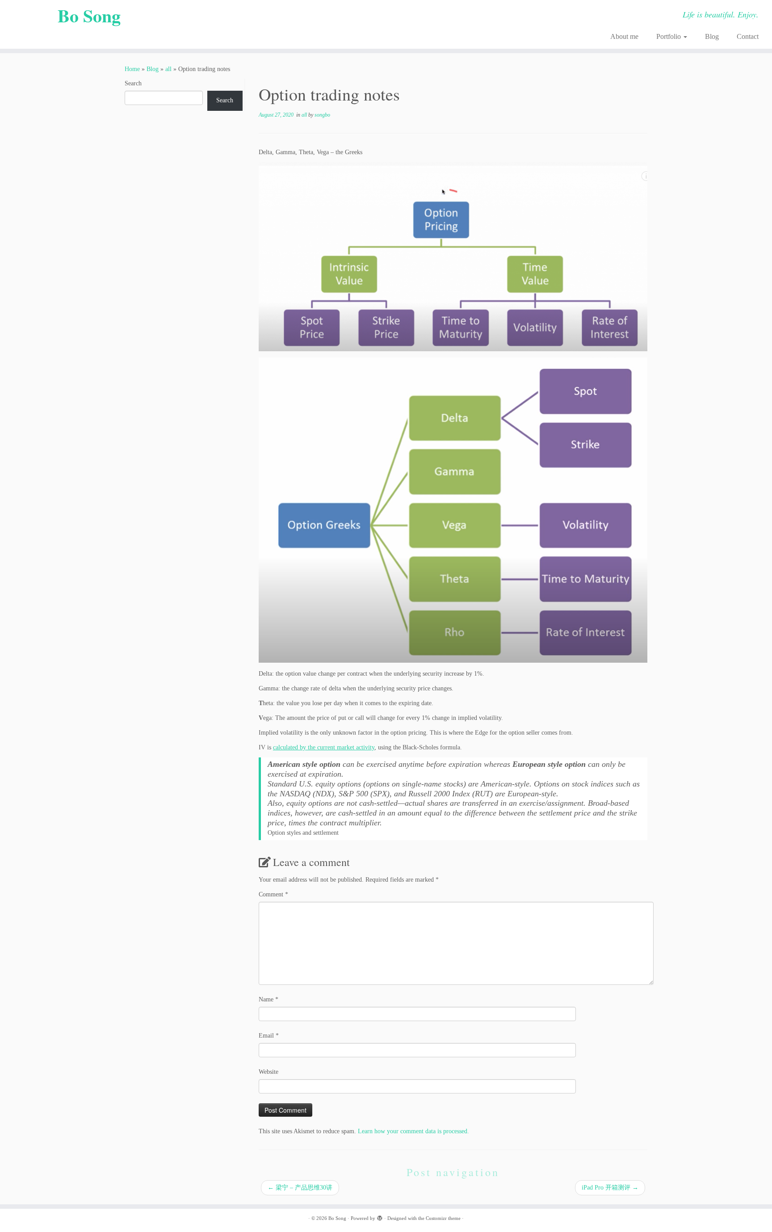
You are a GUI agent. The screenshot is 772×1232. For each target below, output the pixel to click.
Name (268, 999)
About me (624, 36)
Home (132, 69)
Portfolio (669, 36)
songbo (322, 115)
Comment (273, 894)
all (168, 69)
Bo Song (89, 15)
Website (268, 1071)
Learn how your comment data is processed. (413, 1131)
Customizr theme (443, 1218)
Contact (748, 36)
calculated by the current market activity (323, 747)
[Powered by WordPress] (380, 1217)
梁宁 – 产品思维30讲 (300, 1187)
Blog (712, 36)
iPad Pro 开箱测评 (610, 1187)
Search (133, 83)
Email (269, 1035)
